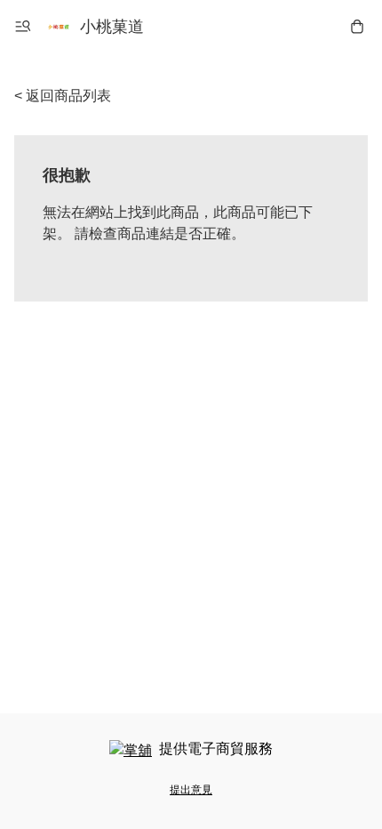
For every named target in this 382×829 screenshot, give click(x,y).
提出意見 (191, 790)
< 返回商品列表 (62, 95)
